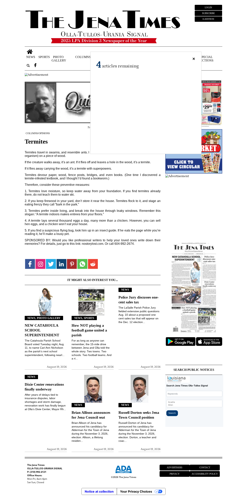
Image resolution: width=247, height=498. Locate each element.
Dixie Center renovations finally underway (44, 386)
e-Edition (208, 19)
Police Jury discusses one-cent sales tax (138, 299)
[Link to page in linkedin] (61, 264)
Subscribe (208, 13)
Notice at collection (99, 491)
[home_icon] (30, 51)
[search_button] (28, 66)
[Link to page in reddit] (93, 264)
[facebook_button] (35, 65)
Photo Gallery (59, 58)
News (30, 57)
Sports (44, 57)
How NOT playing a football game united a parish (89, 330)
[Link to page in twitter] (51, 264)
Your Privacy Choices (136, 491)
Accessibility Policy (205, 474)
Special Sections (205, 58)
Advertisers (174, 467)
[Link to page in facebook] (30, 264)
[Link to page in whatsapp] (82, 264)
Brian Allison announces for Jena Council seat (91, 415)
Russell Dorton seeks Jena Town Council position (138, 415)
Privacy (175, 474)
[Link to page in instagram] (40, 264)
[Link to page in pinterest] (72, 264)
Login (208, 7)
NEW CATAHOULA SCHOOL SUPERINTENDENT (42, 330)
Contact (204, 467)
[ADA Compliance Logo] (123, 473)
